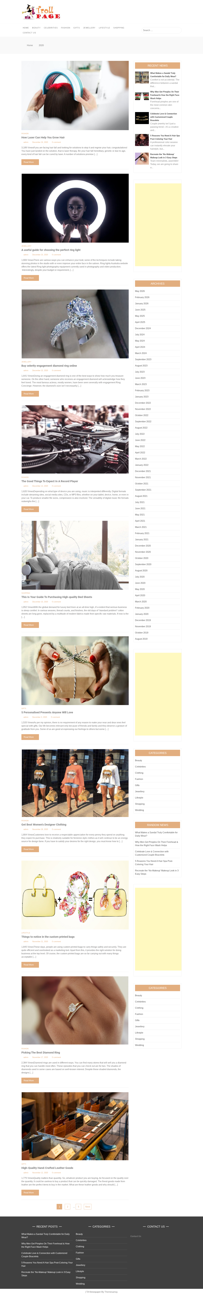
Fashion (65, 28)
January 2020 (141, 614)
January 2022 (141, 465)
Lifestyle (104, 28)
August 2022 (141, 428)
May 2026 (140, 291)
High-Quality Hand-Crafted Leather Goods (47, 1168)
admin (25, 142)
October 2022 (141, 415)
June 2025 (140, 310)
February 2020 (142, 608)
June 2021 (140, 508)
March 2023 (141, 384)
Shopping (118, 28)
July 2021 (140, 502)
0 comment (56, 142)
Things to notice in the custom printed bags (48, 936)
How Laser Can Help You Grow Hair (43, 137)
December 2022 (143, 403)
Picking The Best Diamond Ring (40, 1052)
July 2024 (140, 334)
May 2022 (140, 446)
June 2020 (140, 583)
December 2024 (143, 328)
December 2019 (143, 620)
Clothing (139, 773)
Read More (29, 162)
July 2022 (140, 434)
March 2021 (141, 527)
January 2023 (141, 397)
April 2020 (140, 595)
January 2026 (141, 303)
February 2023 (142, 390)
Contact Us (29, 33)
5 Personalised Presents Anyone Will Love (47, 712)
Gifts (76, 28)
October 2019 (141, 632)
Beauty (36, 28)
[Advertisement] (158, 224)
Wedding (139, 810)
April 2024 (140, 347)
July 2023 (140, 372)
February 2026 (142, 297)
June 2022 (140, 440)
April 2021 (140, 521)
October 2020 (141, 558)
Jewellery (89, 28)
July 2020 (140, 577)
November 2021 (143, 477)
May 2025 (140, 316)
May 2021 (140, 515)
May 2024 (140, 341)
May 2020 (140, 589)
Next (87, 1207)
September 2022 (143, 421)
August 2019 (141, 639)
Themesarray (111, 1292)
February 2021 (142, 533)
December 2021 (143, 471)
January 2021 (141, 539)
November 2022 (143, 409)
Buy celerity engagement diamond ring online (49, 365)
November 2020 (143, 552)
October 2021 (141, 483)
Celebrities (51, 28)
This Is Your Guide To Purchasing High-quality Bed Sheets (56, 597)
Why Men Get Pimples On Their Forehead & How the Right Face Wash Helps (164, 95)
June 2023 (140, 378)
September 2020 (143, 564)
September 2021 (143, 490)
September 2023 (143, 359)
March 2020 (141, 601)
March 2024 (141, 353)
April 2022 (140, 452)
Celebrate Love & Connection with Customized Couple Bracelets (163, 117)
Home (26, 28)
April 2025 (140, 322)
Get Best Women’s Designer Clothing (43, 824)
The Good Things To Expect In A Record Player (49, 481)
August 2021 (141, 496)
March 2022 (141, 459)
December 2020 (143, 546)
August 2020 (141, 570)
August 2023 (141, 365)
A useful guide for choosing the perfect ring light (51, 250)
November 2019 (143, 626)
